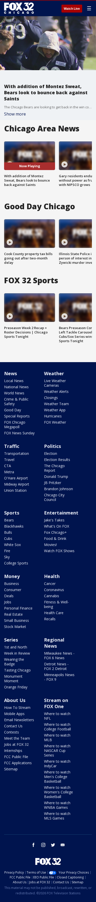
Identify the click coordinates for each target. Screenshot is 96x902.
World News (14, 393)
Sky (7, 556)
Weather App (55, 409)
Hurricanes (53, 416)
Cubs (8, 538)
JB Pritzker (52, 482)
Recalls (50, 618)
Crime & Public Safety (16, 401)
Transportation (16, 453)
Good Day (12, 409)
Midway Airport (16, 484)
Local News (14, 380)
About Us (14, 700)
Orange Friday (15, 687)
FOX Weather (55, 422)
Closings (51, 397)
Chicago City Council (54, 497)
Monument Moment (13, 678)
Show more (15, 114)
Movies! (50, 544)
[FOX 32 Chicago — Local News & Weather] (19, 8)
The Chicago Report (54, 468)
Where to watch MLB (57, 737)
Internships (13, 750)
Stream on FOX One (56, 703)
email (63, 845)
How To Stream (17, 707)
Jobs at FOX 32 (16, 744)
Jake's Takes (54, 520)
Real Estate (13, 614)
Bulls (8, 532)
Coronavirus (54, 589)
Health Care (53, 612)
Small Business (16, 620)
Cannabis (51, 595)
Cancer (50, 583)
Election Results (57, 459)
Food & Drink (55, 538)
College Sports (16, 563)
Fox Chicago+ (55, 532)
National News (16, 386)
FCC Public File (16, 756)
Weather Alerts (56, 391)
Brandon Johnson (58, 488)
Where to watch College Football (57, 726)
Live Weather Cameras (55, 383)
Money (12, 576)
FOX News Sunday (19, 433)
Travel (9, 459)
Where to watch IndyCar (57, 763)
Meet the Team (17, 738)
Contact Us (13, 725)
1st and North (15, 647)
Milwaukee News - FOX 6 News (59, 655)
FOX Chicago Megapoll (14, 424)
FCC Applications (18, 762)
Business (11, 583)
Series (11, 640)
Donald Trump (56, 476)
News (10, 373)
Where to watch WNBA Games (57, 805)
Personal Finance (18, 608)
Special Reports (17, 416)
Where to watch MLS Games (57, 816)
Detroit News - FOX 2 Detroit (56, 666)
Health (52, 576)
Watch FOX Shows (59, 550)
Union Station (15, 490)
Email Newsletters (19, 719)
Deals (9, 595)
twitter (53, 845)
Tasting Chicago (17, 670)
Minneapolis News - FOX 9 (59, 677)
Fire (7, 550)
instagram (43, 845)
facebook (33, 845)
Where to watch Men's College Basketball (57, 777)
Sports (11, 513)
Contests (11, 732)
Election (50, 453)
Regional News (54, 643)
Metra (9, 471)
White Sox (12, 544)
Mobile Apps (14, 713)
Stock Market (15, 626)
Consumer (12, 589)
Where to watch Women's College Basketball (58, 792)
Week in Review (17, 653)
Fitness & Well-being (56, 604)
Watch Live (72, 9)
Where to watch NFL (57, 716)
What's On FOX (56, 526)
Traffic (11, 446)
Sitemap (11, 769)
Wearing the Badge (14, 661)
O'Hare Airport (16, 478)
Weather (54, 373)
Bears (9, 520)
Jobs (7, 602)
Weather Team (56, 403)
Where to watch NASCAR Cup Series (57, 750)
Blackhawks (14, 526)
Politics (52, 446)
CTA (7, 465)
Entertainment (61, 513)
